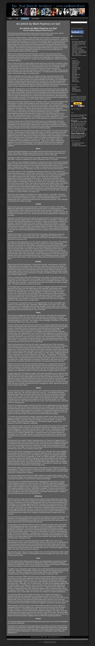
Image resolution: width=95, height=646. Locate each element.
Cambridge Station (83, 115)
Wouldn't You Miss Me (76, 137)
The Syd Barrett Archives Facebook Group (78, 143)
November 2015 (76, 69)
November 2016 (76, 62)
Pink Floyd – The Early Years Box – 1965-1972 (79, 53)
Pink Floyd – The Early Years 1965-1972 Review (79, 47)
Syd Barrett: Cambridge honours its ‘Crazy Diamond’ (79, 50)
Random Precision (75, 129)
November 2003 (76, 74)
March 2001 (75, 80)
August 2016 (75, 65)
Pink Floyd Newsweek (76, 123)
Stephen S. (61, 636)
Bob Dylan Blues (74, 115)
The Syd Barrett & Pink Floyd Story (78, 136)
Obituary (74, 88)
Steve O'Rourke (81, 131)
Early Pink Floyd (74, 116)
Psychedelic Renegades (81, 128)
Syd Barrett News (76, 91)
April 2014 (74, 73)
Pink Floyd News (76, 89)
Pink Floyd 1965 (81, 121)
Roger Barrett (74, 131)
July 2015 (74, 70)
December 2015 (76, 67)
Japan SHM (81, 116)
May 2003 (74, 76)
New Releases (75, 87)
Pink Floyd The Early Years (79, 124)
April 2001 (74, 78)
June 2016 (74, 66)
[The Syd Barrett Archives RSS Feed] (8, 638)
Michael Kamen (78, 118)
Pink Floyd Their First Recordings (77, 126)
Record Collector (83, 129)
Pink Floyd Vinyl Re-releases (79, 55)
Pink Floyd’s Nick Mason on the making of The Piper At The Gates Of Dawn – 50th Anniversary (79, 43)
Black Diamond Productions (50, 641)
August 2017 (75, 60)
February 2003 (75, 77)
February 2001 (75, 81)
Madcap (73, 118)
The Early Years (80, 135)
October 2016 (75, 63)
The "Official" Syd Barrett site (79, 145)
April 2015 (74, 72)
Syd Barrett (77, 133)
